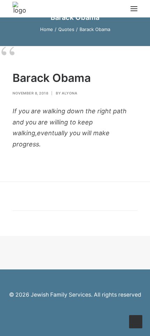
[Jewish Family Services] (20, 9)
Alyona (69, 93)
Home (46, 29)
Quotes (66, 29)
